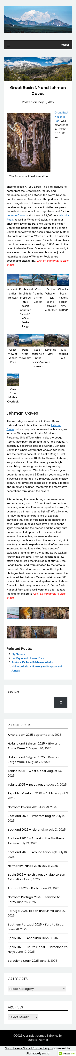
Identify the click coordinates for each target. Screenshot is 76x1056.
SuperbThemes (38, 1040)
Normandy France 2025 (24, 866)
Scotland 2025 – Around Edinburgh (32, 852)
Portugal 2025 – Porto (23, 888)
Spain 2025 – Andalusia (24, 938)
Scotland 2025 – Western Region (31, 816)
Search (13, 692)
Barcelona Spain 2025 (23, 961)
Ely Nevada (18, 654)
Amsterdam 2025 (20, 735)
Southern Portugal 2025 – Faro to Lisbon (36, 924)
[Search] (60, 702)
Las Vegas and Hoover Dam (27, 658)
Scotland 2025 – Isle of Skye (28, 829)
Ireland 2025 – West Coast (27, 771)
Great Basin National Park (62, 116)
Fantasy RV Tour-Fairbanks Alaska (32, 662)
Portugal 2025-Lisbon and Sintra (31, 911)
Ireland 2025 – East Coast (26, 784)
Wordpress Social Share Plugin (28, 1048)
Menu (64, 44)
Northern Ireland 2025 (23, 807)
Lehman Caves (16, 215)
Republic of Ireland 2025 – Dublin (31, 793)
